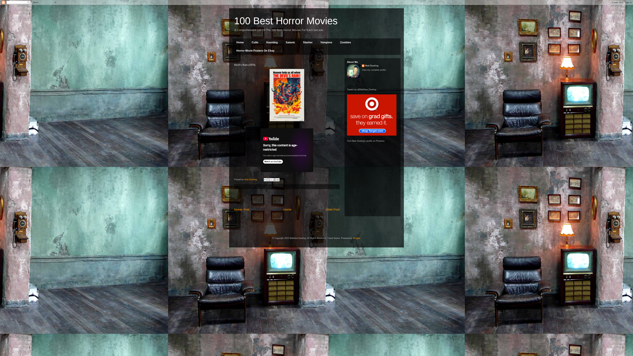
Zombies (345, 42)
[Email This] (265, 179)
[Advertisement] (286, 198)
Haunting (272, 42)
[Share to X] (271, 179)
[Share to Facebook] (274, 179)
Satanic (290, 42)
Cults (255, 42)
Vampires (326, 42)
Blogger (356, 238)
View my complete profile (374, 70)
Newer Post (241, 209)
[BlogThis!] (268, 179)
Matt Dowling (371, 65)
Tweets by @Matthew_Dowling (361, 89)
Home (240, 42)
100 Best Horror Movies (286, 20)
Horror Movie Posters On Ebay (255, 50)
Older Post (333, 209)
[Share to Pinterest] (278, 179)
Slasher (308, 42)
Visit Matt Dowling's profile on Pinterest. (366, 141)
